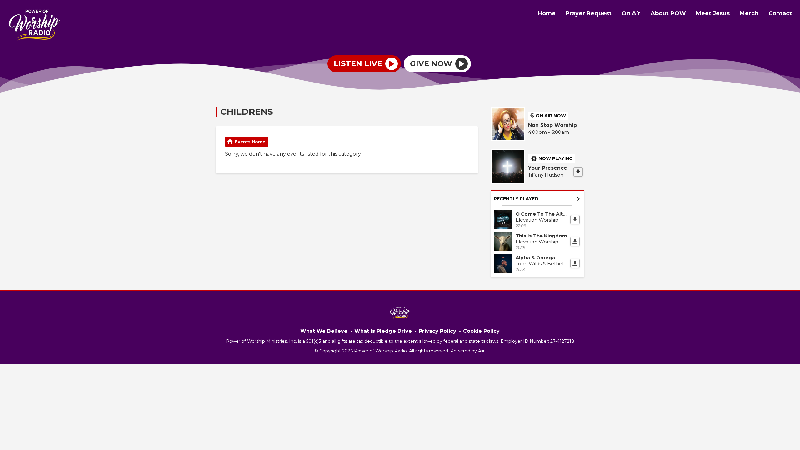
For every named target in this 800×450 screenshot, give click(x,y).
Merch (749, 13)
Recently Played (516, 199)
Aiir (481, 351)
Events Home (250, 141)
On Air (631, 13)
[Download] (578, 172)
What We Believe (324, 331)
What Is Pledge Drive (383, 331)
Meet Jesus (713, 13)
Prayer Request (589, 13)
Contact (780, 13)
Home (547, 13)
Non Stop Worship (552, 125)
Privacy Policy (437, 331)
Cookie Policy (481, 331)
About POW (668, 13)
